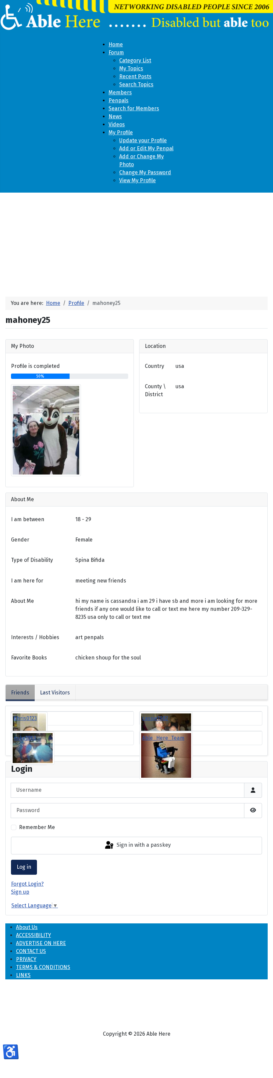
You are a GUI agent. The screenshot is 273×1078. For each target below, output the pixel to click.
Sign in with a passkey (143, 845)
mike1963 (25, 738)
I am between (27, 519)
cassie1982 (155, 718)
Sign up (20, 892)
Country (154, 366)
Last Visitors (55, 692)
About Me (22, 601)
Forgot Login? (27, 884)
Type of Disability (32, 560)
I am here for (27, 580)
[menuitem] (116, 44)
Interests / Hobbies (35, 637)
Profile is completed (35, 366)
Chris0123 (25, 718)
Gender (20, 540)
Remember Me (37, 827)
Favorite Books (29, 657)
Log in (24, 867)
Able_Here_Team (163, 738)
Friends (20, 692)
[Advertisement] (136, 242)
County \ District (155, 390)
